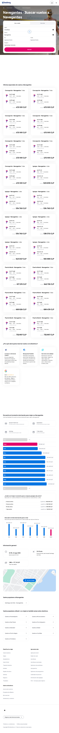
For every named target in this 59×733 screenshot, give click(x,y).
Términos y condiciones (9, 724)
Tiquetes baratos (7, 665)
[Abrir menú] (56, 3)
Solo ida (42, 23)
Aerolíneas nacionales (36, 662)
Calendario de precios (36, 674)
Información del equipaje (37, 677)
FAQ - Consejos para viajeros (38, 680)
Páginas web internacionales (12, 717)
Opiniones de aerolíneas (36, 665)
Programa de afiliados (8, 692)
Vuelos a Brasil (17, 7)
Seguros (5, 677)
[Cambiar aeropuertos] (29, 31)
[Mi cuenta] (52, 3)
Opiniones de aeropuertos (37, 671)
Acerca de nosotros (8, 689)
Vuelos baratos (9, 7)
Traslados (5, 680)
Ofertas (5, 674)
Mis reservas (6, 695)
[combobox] (28, 29)
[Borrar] (53, 29)
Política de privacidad (22, 724)
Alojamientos (6, 659)
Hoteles (5, 668)
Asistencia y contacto (8, 698)
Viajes (4, 656)
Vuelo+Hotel (6, 662)
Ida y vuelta (17, 23)
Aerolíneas (33, 659)
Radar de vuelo (34, 656)
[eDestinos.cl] (3, 7)
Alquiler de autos (7, 671)
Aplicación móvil (34, 653)
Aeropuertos (34, 668)
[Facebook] (4, 710)
